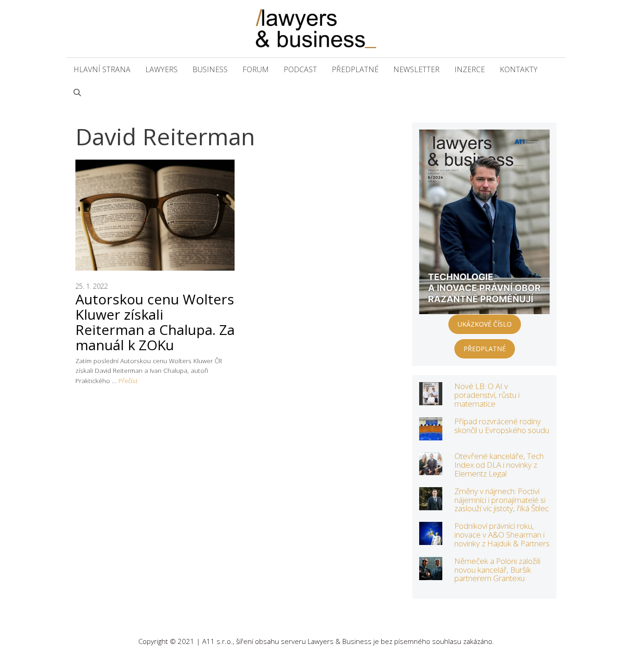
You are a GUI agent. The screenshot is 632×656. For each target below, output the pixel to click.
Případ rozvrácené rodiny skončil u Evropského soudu (501, 425)
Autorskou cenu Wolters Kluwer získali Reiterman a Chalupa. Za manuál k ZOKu (155, 322)
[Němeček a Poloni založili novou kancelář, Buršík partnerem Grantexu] (430, 574)
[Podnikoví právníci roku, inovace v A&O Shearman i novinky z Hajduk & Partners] (430, 538)
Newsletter (416, 69)
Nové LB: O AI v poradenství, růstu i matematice (487, 394)
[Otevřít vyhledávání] (77, 92)
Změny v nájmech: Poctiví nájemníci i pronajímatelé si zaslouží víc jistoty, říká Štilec (501, 500)
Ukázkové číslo (485, 324)
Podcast (300, 69)
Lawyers (161, 69)
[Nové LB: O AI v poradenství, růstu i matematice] (430, 399)
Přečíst (128, 380)
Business (210, 69)
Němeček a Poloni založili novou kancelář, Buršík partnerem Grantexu (497, 569)
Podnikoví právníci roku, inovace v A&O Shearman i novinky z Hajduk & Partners (502, 534)
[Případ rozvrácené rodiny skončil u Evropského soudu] (430, 434)
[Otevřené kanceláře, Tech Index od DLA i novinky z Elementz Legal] (430, 469)
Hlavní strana (102, 69)
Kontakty (519, 69)
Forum (255, 69)
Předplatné (355, 69)
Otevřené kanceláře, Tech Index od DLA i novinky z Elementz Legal (499, 464)
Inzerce (469, 69)
